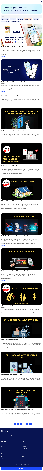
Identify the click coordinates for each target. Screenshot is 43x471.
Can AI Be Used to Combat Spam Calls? (9, 339)
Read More (3, 56)
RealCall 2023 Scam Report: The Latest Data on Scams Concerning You (16, 81)
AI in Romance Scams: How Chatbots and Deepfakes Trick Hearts (14, 130)
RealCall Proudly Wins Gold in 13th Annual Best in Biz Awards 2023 (15, 46)
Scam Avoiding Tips (5, 21)
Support (2, 458)
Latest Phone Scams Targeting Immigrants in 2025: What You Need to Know (17, 409)
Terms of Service (24, 448)
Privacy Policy (24, 446)
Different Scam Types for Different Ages (9, 305)
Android (23, 456)
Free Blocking (13, 19)
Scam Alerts (36, 19)
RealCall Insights (28, 19)
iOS (22, 458)
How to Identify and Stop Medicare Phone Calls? (11, 165)
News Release (20, 19)
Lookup (2, 444)
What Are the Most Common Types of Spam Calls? (11, 374)
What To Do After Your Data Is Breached (9, 95)
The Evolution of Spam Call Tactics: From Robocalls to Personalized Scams (17, 235)
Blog (2, 446)
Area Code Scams (5, 19)
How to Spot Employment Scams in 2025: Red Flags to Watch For (14, 270)
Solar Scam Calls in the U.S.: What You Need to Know (12, 200)
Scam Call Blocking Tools (16, 21)
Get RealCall (21, 468)
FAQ (1, 456)
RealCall (23, 444)
